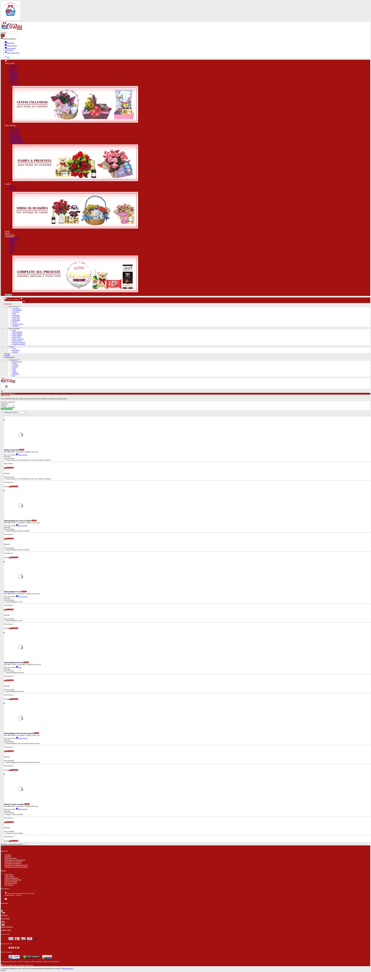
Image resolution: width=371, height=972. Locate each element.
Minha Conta (9, 874)
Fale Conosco (9, 885)
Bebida (14, 363)
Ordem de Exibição (7, 409)
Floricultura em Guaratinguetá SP (15, 860)
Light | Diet (15, 319)
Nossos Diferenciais (11, 858)
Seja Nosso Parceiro (11, 883)
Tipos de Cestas (9, 63)
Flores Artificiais (17, 332)
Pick (13, 375)
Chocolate (15, 365)
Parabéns (15, 352)
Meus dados (9, 43)
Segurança (8, 856)
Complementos (9, 236)
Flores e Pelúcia (17, 340)
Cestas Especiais (10, 235)
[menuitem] (187, 61)
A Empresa (8, 855)
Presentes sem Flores (18, 344)
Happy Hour (16, 317)
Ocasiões (7, 184)
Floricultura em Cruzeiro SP (13, 862)
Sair (7, 57)
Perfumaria (15, 374)
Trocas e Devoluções (11, 881)
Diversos (15, 367)
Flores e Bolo (16, 337)
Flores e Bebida (17, 333)
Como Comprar (9, 876)
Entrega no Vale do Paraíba (13, 880)
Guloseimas (16, 315)
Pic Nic (14, 322)
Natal (14, 370)
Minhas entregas (11, 45)
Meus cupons (9, 50)
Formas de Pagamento (11, 878)
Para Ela (7, 231)
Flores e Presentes (10, 125)
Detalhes (21, 450)
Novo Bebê (15, 350)
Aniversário (16, 308)
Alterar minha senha (12, 53)
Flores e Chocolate (18, 339)
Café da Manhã (17, 310)
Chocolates (15, 312)
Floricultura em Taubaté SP (13, 863)
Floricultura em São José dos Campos (16, 867)
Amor (14, 348)
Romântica (15, 326)
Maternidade (16, 320)
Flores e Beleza (17, 335)
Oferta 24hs (8, 295)
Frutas (14, 313)
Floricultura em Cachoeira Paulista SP (16, 865)
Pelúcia (14, 372)
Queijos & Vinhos (17, 324)
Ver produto (9, 468)
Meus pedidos (10, 48)
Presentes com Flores (18, 342)
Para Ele (7, 233)
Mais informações (67, 968)
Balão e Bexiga (17, 361)
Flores (14, 330)
